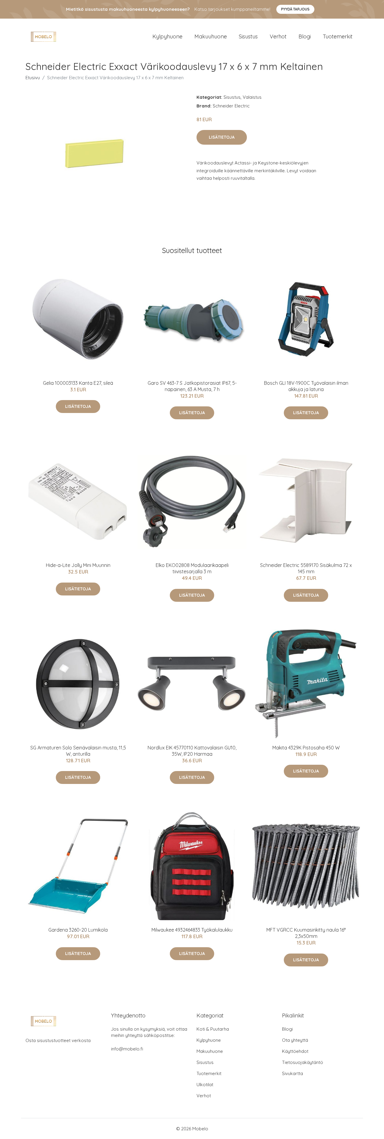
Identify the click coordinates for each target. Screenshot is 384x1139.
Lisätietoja (222, 137)
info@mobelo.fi (127, 1049)
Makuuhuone (210, 36)
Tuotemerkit (337, 36)
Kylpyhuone (167, 36)
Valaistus (252, 97)
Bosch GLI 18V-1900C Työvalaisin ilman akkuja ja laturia (306, 386)
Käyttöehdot (295, 1051)
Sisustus (248, 36)
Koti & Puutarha (212, 1029)
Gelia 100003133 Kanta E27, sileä (78, 383)
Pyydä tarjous (295, 9)
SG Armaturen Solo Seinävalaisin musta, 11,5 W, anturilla (78, 751)
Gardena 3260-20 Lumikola (78, 930)
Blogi (304, 36)
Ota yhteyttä (295, 1040)
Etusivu (33, 77)
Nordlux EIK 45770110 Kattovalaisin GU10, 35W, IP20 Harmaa (192, 751)
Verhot (278, 36)
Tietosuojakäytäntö (302, 1062)
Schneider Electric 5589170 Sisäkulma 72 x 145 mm (306, 568)
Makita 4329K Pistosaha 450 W (306, 748)
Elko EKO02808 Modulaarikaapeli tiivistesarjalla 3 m (192, 568)
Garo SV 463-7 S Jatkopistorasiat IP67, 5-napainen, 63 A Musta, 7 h (192, 386)
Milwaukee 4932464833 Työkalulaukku (192, 930)
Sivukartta (292, 1073)
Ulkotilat (204, 1084)
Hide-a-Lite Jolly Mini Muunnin (78, 565)
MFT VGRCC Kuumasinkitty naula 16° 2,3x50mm (306, 933)
